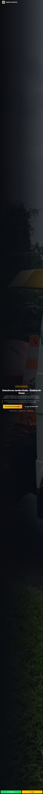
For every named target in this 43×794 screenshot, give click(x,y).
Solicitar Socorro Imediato (13, 406)
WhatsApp (11, 792)
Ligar (33, 792)
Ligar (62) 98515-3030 (32, 406)
